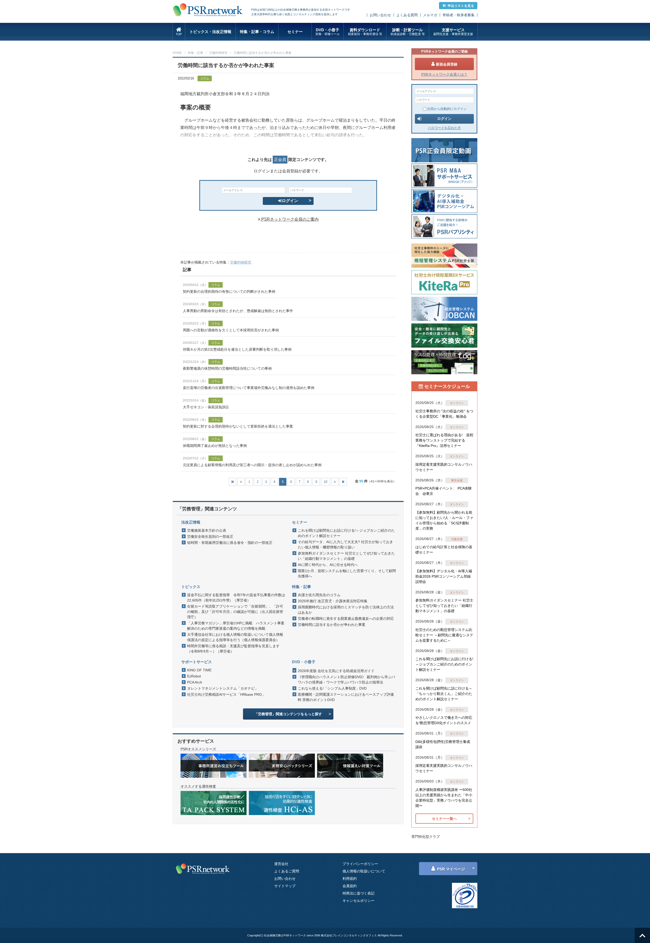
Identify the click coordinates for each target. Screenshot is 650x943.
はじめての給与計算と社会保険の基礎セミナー (443, 549)
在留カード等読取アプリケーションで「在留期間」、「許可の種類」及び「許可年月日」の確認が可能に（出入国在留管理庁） (235, 611)
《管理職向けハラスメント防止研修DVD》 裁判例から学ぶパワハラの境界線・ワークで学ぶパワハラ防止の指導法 (346, 679)
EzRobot (194, 676)
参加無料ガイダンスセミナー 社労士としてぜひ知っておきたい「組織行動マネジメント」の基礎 (346, 556)
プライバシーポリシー (360, 864)
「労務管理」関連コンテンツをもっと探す (288, 714)
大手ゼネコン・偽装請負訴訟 (206, 407)
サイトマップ (285, 886)
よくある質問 (407, 15)
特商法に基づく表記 (359, 893)
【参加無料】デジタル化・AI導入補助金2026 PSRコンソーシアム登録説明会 (443, 576)
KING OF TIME (199, 670)
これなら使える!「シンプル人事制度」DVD (332, 688)
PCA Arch (194, 682)
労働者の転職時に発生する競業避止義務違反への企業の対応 (346, 618)
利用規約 (350, 878)
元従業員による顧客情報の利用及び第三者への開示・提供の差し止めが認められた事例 (252, 465)
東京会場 (456, 480)
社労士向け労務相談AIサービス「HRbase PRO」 (226, 694)
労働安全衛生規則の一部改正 (210, 536)
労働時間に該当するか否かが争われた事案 (331, 625)
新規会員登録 (446, 64)
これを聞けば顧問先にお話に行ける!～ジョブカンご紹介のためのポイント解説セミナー (346, 533)
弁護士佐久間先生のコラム (319, 595)
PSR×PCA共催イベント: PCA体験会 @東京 (443, 491)
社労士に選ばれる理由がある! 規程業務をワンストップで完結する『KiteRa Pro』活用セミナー (444, 440)
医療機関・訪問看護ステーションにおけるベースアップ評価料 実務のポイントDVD (346, 697)
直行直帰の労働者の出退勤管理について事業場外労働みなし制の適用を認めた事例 (248, 388)
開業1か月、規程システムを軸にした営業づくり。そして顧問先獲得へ (347, 573)
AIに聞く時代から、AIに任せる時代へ (328, 565)
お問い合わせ (380, 15)
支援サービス (453, 32)
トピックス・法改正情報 (210, 31)
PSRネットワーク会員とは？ (444, 74)
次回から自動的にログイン (447, 109)
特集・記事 (195, 53)
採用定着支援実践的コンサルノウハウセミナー (443, 467)
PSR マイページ (451, 869)
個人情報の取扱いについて (364, 871)
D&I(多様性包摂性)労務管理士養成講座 (442, 744)
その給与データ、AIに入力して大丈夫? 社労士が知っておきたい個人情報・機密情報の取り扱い (345, 544)
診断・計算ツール (408, 32)
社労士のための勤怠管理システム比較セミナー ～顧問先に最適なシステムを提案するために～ (444, 635)
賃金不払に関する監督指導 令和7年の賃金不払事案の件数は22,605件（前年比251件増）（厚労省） (236, 597)
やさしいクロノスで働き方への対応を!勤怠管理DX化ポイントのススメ (443, 720)
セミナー (295, 31)
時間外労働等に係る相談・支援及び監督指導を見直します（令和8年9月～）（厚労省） (233, 648)
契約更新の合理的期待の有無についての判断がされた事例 (229, 291)
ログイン (290, 201)
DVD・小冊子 (327, 32)
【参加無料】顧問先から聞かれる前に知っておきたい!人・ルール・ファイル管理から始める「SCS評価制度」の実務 (444, 520)
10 (325, 482)
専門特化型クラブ (425, 837)
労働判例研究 (218, 53)
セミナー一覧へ (444, 819)
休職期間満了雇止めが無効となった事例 (215, 446)
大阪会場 (456, 539)
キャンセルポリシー (359, 901)
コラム (204, 78)
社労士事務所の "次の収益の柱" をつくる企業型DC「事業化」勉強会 (444, 413)
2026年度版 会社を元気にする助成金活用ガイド (336, 671)
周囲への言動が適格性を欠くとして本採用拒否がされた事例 (231, 330)
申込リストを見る (461, 6)
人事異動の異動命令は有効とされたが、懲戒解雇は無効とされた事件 (238, 311)
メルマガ (430, 15)
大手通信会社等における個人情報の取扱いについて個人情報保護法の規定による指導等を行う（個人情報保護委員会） (235, 637)
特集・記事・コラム (257, 31)
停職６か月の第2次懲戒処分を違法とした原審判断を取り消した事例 (237, 349)
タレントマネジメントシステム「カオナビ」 (222, 688)
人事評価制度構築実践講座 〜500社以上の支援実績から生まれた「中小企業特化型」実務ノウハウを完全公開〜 (443, 798)
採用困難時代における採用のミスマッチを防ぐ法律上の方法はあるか (346, 609)
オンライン (457, 402)
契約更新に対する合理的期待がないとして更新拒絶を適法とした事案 (238, 426)
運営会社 (281, 864)
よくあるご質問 (286, 871)
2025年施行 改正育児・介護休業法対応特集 (332, 601)
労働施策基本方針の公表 (206, 530)
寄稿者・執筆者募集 (459, 15)
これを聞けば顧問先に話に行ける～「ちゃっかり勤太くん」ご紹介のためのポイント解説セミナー (443, 693)
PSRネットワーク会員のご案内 (289, 219)
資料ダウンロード (365, 32)
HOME (177, 53)
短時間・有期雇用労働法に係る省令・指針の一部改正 (229, 543)
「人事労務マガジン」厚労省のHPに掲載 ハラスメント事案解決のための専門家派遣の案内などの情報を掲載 (235, 625)
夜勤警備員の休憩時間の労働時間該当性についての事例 (227, 368)
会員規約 (350, 886)
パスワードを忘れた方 (444, 128)
